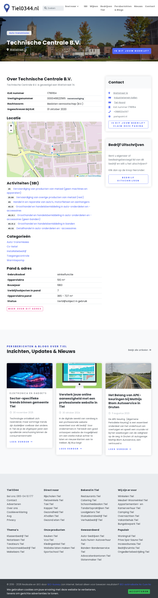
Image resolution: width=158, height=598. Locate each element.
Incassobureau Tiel (129, 544)
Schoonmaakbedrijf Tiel (21, 548)
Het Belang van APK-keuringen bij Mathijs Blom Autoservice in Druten (125, 401)
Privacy (11, 520)
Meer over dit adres (25, 308)
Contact (150, 6)
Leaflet (81, 175)
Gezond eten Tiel (54, 520)
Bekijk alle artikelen (138, 350)
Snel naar (70, 6)
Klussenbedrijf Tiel (17, 536)
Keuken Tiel (51, 536)
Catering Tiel (88, 500)
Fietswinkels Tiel (53, 500)
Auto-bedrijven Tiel (92, 536)
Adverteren (14, 504)
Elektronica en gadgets (28, 393)
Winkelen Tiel (126, 496)
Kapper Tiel (51, 508)
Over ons (12, 508)
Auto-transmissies (19, 33)
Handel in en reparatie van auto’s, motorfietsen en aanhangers (51, 202)
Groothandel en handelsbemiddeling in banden (46, 223)
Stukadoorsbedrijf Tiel (94, 516)
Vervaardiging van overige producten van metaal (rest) (50, 197)
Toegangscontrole (18, 256)
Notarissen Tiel (16, 540)
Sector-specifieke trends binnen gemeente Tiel (29, 402)
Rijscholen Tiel (52, 496)
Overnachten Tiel (128, 516)
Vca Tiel (48, 540)
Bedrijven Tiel (106, 8)
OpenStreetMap (94, 175)
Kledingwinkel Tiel (54, 544)
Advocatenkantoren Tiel (95, 556)
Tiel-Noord (119, 102)
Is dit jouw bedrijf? (131, 51)
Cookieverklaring (17, 512)
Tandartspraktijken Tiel (95, 508)
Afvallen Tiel (51, 516)
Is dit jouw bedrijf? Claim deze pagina (128, 124)
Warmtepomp (15, 260)
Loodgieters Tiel (90, 512)
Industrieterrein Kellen (125, 97)
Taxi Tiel (48, 504)
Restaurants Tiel (90, 496)
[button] (54, 149)
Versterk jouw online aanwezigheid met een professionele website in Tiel (78, 400)
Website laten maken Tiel (59, 548)
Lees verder (19, 441)
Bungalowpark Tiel (129, 524)
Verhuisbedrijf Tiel (91, 520)
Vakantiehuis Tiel (128, 520)
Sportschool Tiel (53, 552)
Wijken (94, 6)
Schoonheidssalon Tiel (94, 504)
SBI (85, 6)
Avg (9, 516)
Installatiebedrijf (16, 251)
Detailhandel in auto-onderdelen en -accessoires (46, 228)
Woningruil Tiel (126, 536)
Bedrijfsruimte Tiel (128, 548)
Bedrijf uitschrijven (128, 179)
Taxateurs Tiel (15, 544)
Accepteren (139, 591)
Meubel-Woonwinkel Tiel (133, 500)
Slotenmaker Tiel (91, 559)
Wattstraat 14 (18, 49)
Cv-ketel (12, 246)
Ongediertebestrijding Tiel (133, 552)
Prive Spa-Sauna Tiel (130, 540)
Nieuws (138, 6)
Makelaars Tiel (15, 552)
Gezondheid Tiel (53, 512)
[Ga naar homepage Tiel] (20, 8)
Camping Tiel (126, 512)
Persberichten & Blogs (123, 8)
